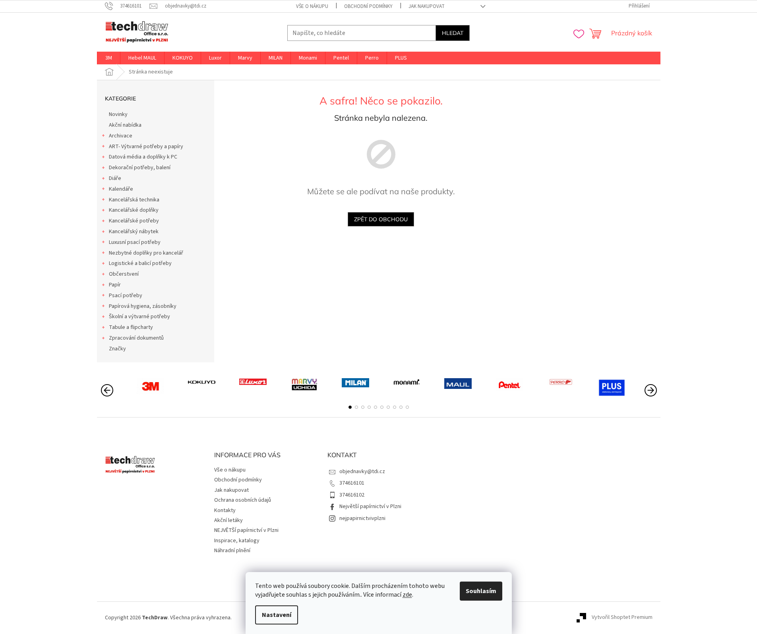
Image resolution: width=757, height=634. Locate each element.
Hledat (452, 33)
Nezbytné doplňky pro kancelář (146, 253)
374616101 (351, 483)
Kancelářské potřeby (134, 221)
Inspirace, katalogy (236, 541)
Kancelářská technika (134, 200)
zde (407, 594)
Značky (117, 349)
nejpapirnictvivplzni (362, 518)
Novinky (118, 114)
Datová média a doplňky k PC (143, 157)
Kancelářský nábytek (134, 232)
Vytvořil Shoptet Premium (622, 618)
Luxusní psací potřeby (135, 242)
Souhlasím (481, 591)
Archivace (120, 136)
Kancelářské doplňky (134, 210)
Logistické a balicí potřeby (140, 263)
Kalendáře (121, 189)
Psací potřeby (125, 296)
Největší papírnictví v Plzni (370, 506)
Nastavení (276, 615)
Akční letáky (228, 520)
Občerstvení (124, 274)
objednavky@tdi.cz (362, 472)
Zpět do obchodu (381, 219)
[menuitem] (108, 58)
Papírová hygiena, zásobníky (142, 306)
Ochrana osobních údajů (242, 500)
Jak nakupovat (427, 6)
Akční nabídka (125, 125)
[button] (350, 407)
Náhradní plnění (232, 551)
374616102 (351, 495)
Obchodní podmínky (368, 6)
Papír (115, 285)
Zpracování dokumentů (136, 338)
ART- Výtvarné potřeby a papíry (146, 147)
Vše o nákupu (312, 6)
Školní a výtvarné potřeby (139, 317)
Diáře (115, 178)
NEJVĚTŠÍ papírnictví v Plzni (246, 530)
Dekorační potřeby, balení (139, 168)
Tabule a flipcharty (131, 327)
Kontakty (225, 510)
